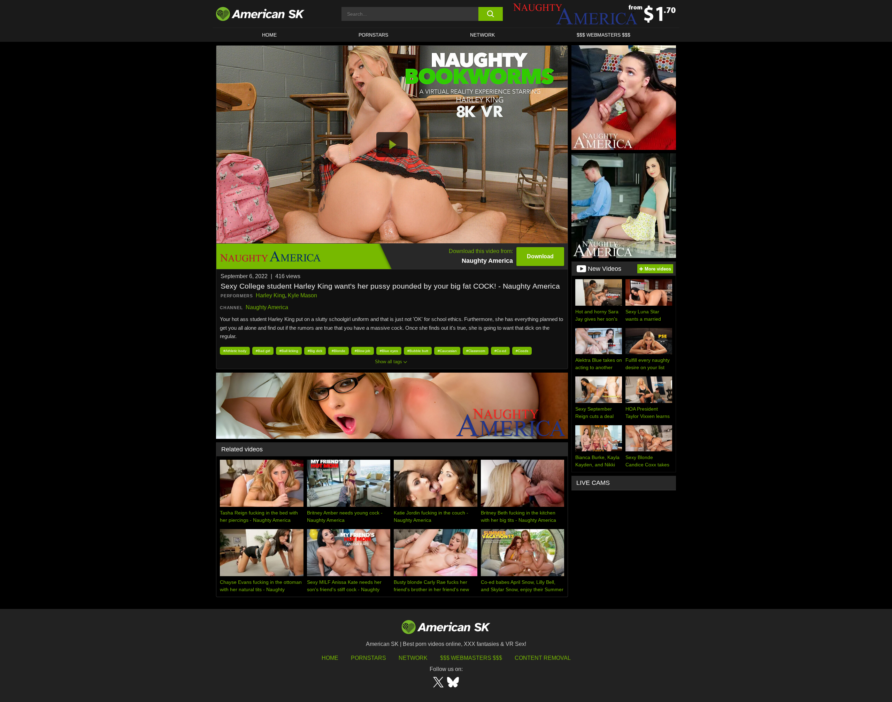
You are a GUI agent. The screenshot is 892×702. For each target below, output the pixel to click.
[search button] (490, 14)
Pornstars (368, 658)
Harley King (270, 295)
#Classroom (475, 351)
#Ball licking (288, 351)
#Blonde (338, 351)
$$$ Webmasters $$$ (471, 658)
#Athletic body (234, 351)
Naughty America (267, 307)
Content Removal (543, 658)
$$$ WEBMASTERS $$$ (603, 35)
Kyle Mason (302, 295)
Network (482, 35)
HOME (269, 35)
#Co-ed (500, 351)
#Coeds (522, 351)
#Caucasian (447, 351)
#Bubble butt (417, 351)
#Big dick (315, 351)
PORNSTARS (373, 35)
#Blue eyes (389, 351)
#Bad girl (263, 351)
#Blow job (362, 351)
